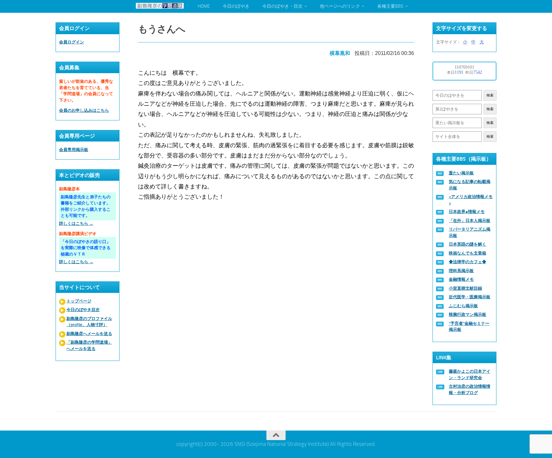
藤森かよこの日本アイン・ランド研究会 (469, 374)
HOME (204, 6)
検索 (490, 95)
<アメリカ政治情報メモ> (471, 199)
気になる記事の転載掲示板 (469, 184)
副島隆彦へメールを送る (89, 333)
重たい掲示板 (461, 173)
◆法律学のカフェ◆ (467, 261)
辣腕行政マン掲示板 (467, 314)
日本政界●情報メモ (467, 211)
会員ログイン (71, 42)
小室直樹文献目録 (465, 288)
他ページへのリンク (340, 6)
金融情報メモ (461, 279)
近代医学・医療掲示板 (469, 296)
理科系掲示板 (461, 270)
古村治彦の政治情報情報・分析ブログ (469, 389)
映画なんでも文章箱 (467, 253)
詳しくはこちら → (76, 223)
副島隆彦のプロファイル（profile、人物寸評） (89, 321)
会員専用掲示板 (73, 149)
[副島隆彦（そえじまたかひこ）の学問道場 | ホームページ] (159, 6)
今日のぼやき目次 (83, 309)
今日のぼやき (236, 6)
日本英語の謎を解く (467, 244)
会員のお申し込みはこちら (84, 110)
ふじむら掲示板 (463, 305)
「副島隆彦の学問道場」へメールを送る (89, 345)
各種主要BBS (390, 6)
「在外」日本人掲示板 (469, 220)
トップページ (78, 301)
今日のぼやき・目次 (282, 6)
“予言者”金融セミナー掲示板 (469, 326)
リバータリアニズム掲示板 (469, 232)
